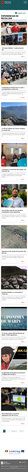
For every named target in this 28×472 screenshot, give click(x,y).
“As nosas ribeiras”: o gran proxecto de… (13, 48)
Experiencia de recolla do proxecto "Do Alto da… (14, 252)
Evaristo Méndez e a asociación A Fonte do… (12, 293)
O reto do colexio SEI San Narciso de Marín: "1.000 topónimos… (13, 334)
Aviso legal (18, 468)
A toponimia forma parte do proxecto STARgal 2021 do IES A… (13, 373)
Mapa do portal (23, 468)
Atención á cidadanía (5, 468)
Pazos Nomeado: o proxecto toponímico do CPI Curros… (10, 414)
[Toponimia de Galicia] (6, 2)
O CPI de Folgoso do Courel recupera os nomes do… (13, 129)
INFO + (23, 56)
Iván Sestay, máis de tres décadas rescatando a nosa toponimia (12, 211)
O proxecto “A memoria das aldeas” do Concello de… (14, 170)
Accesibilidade (13, 468)
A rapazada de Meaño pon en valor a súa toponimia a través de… (13, 88)
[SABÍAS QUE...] (16, 13)
